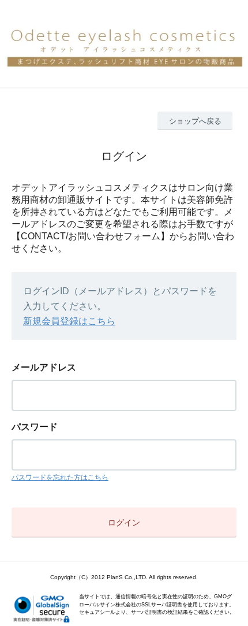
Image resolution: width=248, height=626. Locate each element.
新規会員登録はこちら (69, 321)
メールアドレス (44, 367)
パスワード (35, 427)
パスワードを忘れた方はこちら (60, 477)
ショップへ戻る (195, 121)
